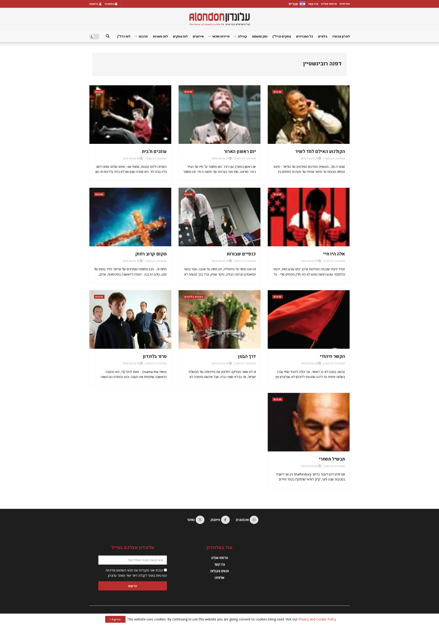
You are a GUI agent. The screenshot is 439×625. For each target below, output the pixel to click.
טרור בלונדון (155, 356)
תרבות (143, 36)
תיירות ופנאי (221, 36)
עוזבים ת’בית (154, 151)
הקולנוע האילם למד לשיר (320, 151)
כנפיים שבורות (241, 254)
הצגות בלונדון (194, 297)
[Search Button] (108, 36)
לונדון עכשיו (341, 36)
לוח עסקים (180, 36)
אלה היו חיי (334, 254)
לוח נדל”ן (123, 36)
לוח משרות (160, 36)
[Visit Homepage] (219, 19)
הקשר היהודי (332, 356)
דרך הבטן (247, 356)
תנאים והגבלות (219, 571)
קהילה (242, 36)
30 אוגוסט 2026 (309, 158)
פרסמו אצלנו (329, 4)
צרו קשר (313, 4)
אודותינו (345, 4)
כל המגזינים (304, 36)
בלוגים (322, 36)
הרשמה (94, 4)
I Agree (115, 619)
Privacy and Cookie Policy (317, 619)
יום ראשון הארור (240, 151)
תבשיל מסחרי (332, 459)
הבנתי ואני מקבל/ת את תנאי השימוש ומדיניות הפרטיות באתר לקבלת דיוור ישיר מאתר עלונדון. (136, 572)
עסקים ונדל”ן (282, 36)
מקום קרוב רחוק (151, 254)
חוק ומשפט (260, 36)
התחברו (110, 4)
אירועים (198, 36)
